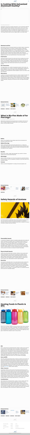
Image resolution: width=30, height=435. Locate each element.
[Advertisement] (15, 38)
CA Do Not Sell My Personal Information (19, 428)
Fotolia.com (10, 218)
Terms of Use (16, 425)
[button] (1, 1)
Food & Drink (4, 425)
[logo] (15, 1)
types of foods (6, 366)
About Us (12, 425)
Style (3, 428)
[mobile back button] (1, 1)
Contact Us (12, 428)
